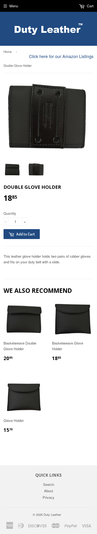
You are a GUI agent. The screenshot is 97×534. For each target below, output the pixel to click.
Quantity (10, 213)
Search (48, 484)
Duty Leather (52, 514)
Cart (89, 5)
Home (8, 51)
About (48, 490)
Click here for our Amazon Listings (61, 56)
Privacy (48, 497)
